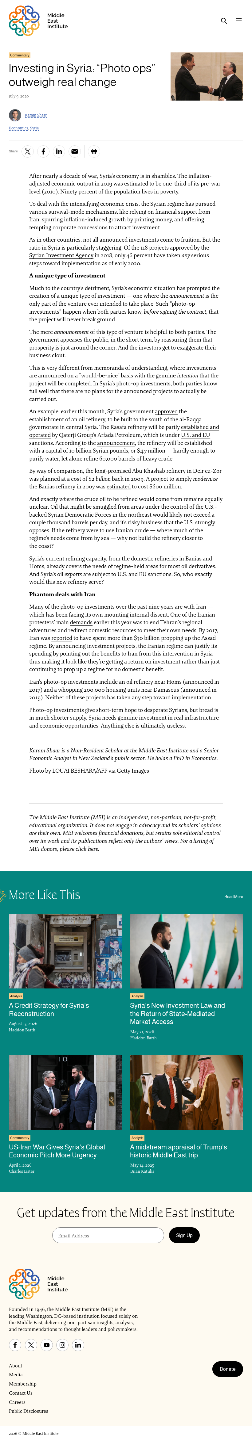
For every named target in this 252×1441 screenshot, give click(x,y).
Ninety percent (78, 191)
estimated (136, 183)
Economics (18, 128)
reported (61, 637)
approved (166, 411)
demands (81, 622)
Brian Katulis (142, 1171)
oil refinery (139, 681)
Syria (34, 128)
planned (50, 478)
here (93, 848)
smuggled (104, 506)
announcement (116, 442)
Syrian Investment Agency (61, 255)
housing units (123, 689)
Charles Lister (21, 1171)
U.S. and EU (195, 434)
